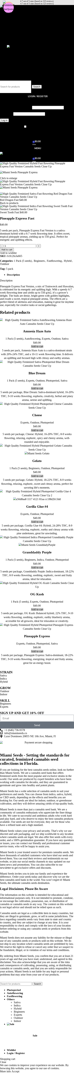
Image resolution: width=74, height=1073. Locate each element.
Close (3, 1062)
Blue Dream (37, 373)
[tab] (40, 274)
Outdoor (18, 40)
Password (6, 113)
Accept (15, 1071)
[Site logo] (8, 153)
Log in (4, 120)
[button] (37, 346)
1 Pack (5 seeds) (23, 260)
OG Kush (37, 594)
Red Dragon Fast (9, 199)
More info (6, 1071)
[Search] (37, 77)
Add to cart (6, 249)
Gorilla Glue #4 (37, 506)
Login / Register (16, 1053)
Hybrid (18, 31)
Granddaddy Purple (37, 552)
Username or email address (15, 107)
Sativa (17, 24)
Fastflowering (54, 260)
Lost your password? (11, 126)
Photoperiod (52, 380)
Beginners (19, 34)
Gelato (37, 461)
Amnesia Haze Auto (37, 331)
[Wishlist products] (37, 134)
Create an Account (18, 101)
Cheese (37, 415)
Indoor (17, 43)
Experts (18, 37)
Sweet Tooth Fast (10, 212)
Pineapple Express (37, 636)
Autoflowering (32, 338)
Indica (17, 27)
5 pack (9, 268)
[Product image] (37, 453)
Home (3, 190)
